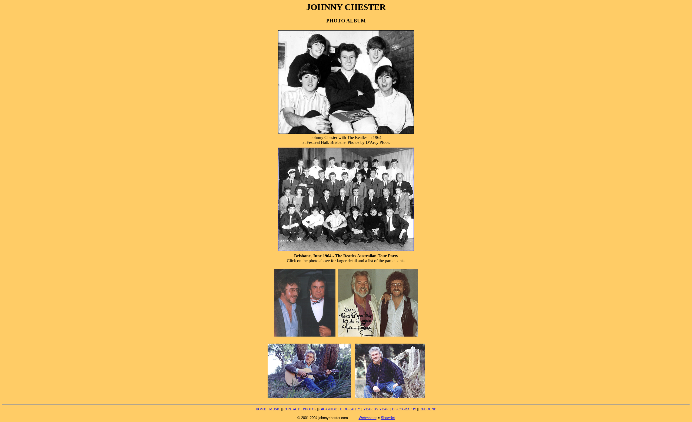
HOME (261, 409)
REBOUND (428, 409)
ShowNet (388, 418)
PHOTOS (309, 409)
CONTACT (292, 409)
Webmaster (368, 418)
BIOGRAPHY (350, 409)
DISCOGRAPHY (404, 409)
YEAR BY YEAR (376, 409)
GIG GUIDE (328, 409)
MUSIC (274, 409)
